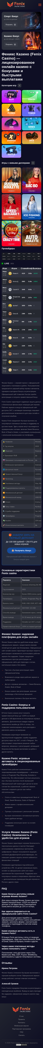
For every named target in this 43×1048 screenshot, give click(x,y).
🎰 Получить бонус (21, 550)
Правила (21, 1019)
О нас (21, 1016)
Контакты (21, 1022)
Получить (9, 24)
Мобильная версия (21, 1026)
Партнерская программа (21, 1029)
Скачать (22, 1035)
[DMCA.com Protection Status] (21, 1045)
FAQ (21, 1032)
